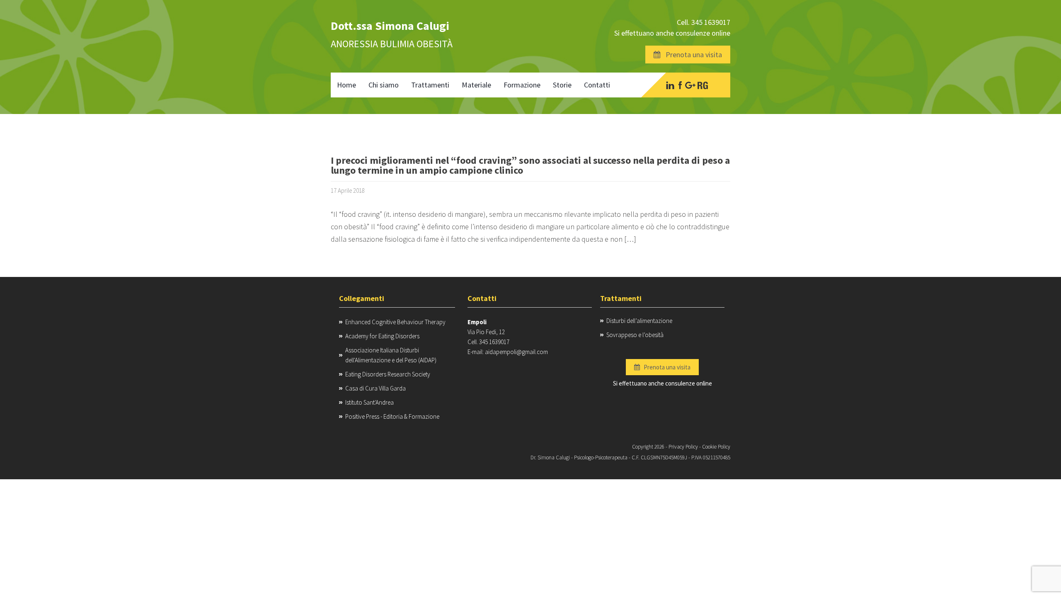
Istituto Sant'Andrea (369, 402)
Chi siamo (383, 85)
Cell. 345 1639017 (703, 22)
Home (346, 85)
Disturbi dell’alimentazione (639, 321)
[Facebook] (680, 85)
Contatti (597, 85)
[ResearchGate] (703, 85)
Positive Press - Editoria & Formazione (392, 416)
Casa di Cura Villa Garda (375, 388)
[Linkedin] (670, 85)
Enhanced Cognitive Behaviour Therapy (395, 322)
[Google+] (690, 85)
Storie (562, 85)
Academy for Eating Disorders (382, 336)
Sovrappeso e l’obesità (635, 335)
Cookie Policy (716, 446)
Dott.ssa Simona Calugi (390, 25)
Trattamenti (430, 85)
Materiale (476, 85)
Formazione (522, 85)
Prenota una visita (691, 54)
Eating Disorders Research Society (387, 374)
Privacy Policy (683, 446)
